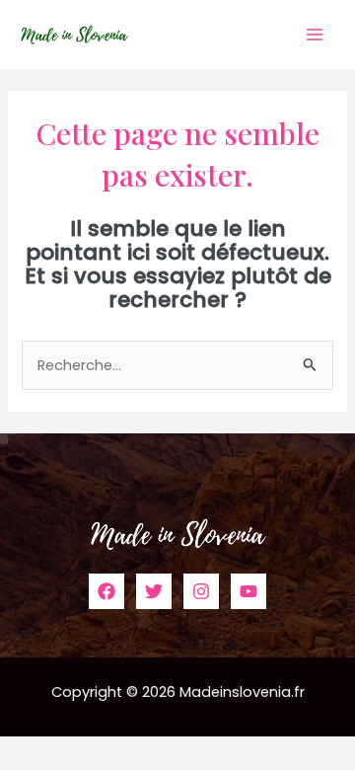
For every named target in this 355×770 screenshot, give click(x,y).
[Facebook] (106, 591)
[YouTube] (248, 591)
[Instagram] (201, 591)
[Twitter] (154, 591)
